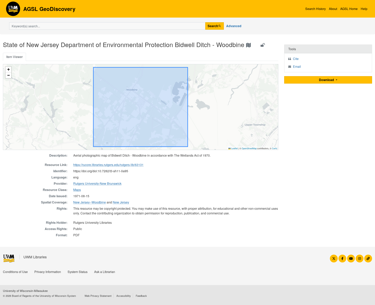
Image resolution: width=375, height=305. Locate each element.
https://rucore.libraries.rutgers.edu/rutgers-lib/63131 (108, 164)
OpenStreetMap (249, 148)
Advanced (233, 26)
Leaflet (234, 148)
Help (364, 8)
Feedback (141, 296)
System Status (78, 271)
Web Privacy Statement (98, 296)
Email (297, 66)
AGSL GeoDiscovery (13, 10)
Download (327, 80)
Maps (77, 189)
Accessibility (123, 296)
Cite (296, 58)
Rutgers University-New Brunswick (97, 183)
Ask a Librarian (104, 271)
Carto (274, 148)
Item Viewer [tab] (14, 56)
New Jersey (121, 202)
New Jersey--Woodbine (89, 202)
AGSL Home (349, 8)
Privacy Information (47, 271)
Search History (315, 8)
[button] (8, 69)
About (333, 8)
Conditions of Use (15, 271)
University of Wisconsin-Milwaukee (25, 291)
